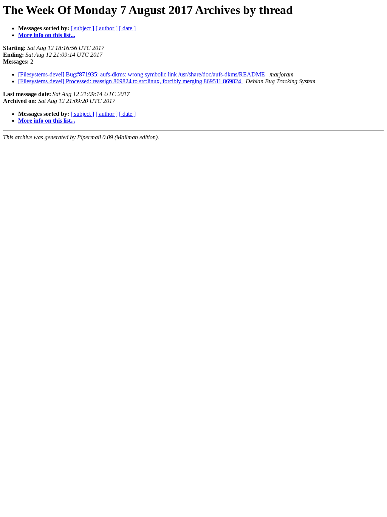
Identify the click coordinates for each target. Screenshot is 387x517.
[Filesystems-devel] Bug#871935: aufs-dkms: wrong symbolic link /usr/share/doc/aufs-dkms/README (142, 74)
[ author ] (107, 28)
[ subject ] (82, 28)
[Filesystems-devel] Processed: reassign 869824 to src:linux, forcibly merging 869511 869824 (130, 81)
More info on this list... (46, 35)
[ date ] (127, 28)
